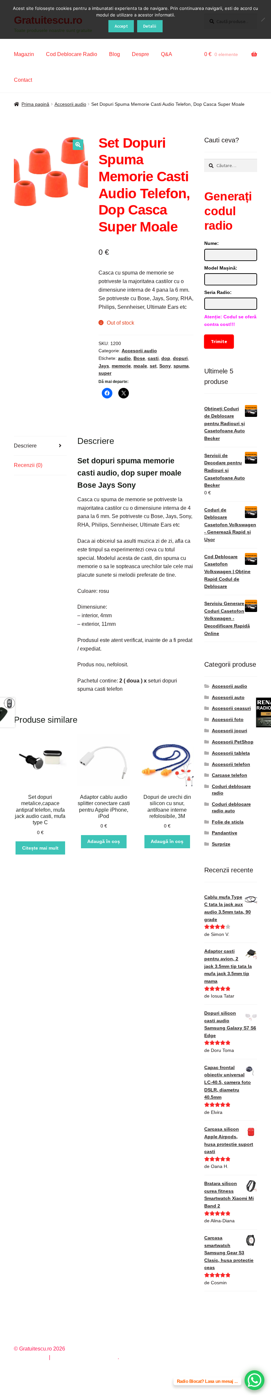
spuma (181, 365)
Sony (165, 365)
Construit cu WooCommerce (85, 1357)
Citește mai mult (40, 848)
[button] (78, 144)
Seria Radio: (218, 292)
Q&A (166, 54)
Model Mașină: (220, 268)
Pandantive (224, 832)
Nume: (211, 243)
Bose (139, 358)
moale (140, 365)
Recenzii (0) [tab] (28, 465)
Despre (140, 54)
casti (153, 358)
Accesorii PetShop (232, 741)
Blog (114, 54)
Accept (121, 26)
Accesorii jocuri (229, 730)
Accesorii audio (70, 104)
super (104, 373)
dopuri (180, 358)
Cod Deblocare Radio (71, 54)
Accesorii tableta (231, 753)
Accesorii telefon (231, 764)
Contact (23, 80)
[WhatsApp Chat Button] (254, 1380)
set (153, 365)
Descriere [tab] (25, 446)
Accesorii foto (228, 719)
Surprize (221, 844)
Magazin (24, 54)
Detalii (149, 26)
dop (165, 358)
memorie (121, 365)
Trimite (219, 341)
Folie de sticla (228, 822)
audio (124, 358)
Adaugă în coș (103, 841)
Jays (103, 365)
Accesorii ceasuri (231, 708)
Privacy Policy (30, 1357)
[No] (262, 19)
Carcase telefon (229, 775)
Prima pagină (35, 104)
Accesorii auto (228, 697)
